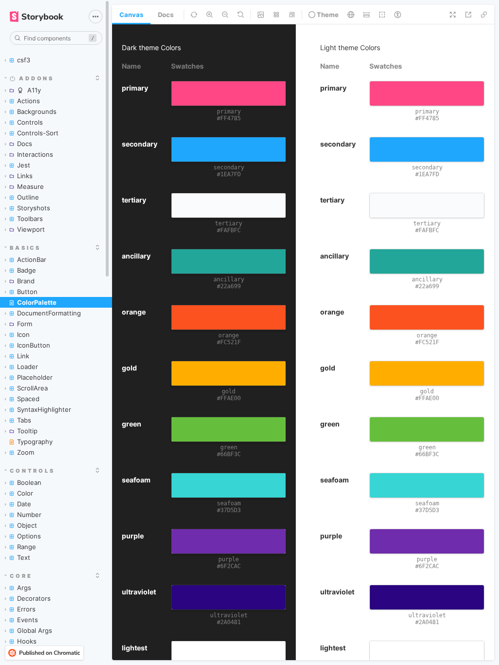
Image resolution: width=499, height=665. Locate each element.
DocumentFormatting (49, 313)
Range (26, 547)
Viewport (31, 229)
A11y (34, 90)
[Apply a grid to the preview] (276, 14)
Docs (24, 144)
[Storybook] (42, 16)
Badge (26, 270)
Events (27, 620)
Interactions (35, 154)
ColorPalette (37, 302)
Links (25, 176)
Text (23, 557)
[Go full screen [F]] (453, 14)
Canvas (131, 14)
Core (21, 576)
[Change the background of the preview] (261, 14)
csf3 (23, 60)
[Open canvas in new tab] (468, 14)
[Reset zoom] (241, 14)
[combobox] (56, 38)
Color (25, 493)
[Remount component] (194, 14)
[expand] (97, 78)
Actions (28, 101)
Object (27, 525)
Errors (26, 609)
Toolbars (30, 218)
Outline (28, 197)
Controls (30, 122)
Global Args (34, 630)
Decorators (34, 598)
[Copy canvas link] (484, 14)
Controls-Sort (37, 133)
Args (24, 587)
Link (23, 356)
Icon (23, 334)
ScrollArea (32, 388)
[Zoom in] (209, 14)
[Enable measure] (366, 14)
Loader (27, 366)
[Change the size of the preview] (292, 14)
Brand (26, 281)
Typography (35, 441)
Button (27, 292)
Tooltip (27, 431)
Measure (30, 186)
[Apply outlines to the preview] (382, 14)
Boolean (29, 482)
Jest (23, 165)
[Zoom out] (225, 14)
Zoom (25, 452)
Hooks (27, 641)
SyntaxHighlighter (44, 409)
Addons (36, 78)
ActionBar (31, 259)
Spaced (28, 399)
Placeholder (35, 377)
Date (24, 504)
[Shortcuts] (95, 16)
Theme (327, 14)
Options (29, 536)
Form (24, 324)
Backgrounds (37, 111)
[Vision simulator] (397, 14)
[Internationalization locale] (351, 14)
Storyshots (33, 208)
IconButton (33, 345)
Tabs (24, 420)
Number (29, 514)
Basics (25, 247)
